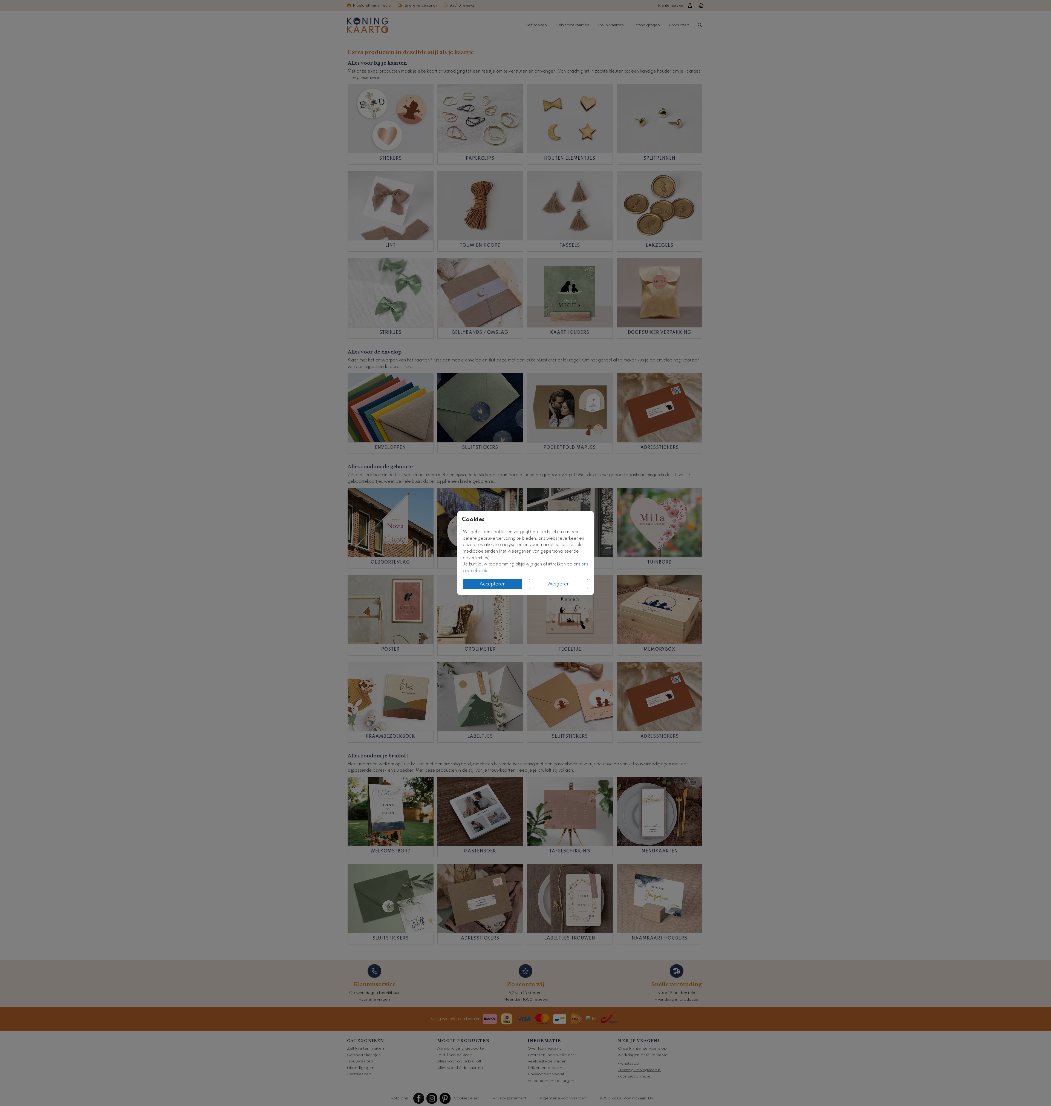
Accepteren (493, 584)
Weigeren (558, 584)
